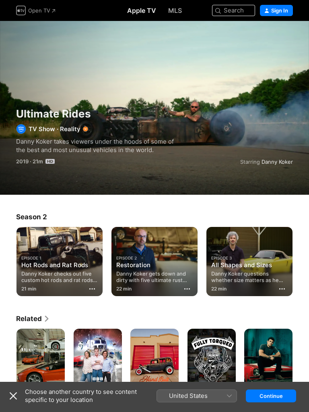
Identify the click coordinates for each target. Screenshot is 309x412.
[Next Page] (301, 260)
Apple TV (141, 10)
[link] (33, 318)
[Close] (13, 396)
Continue (271, 396)
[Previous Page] (8, 260)
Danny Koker (277, 162)
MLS (175, 10)
